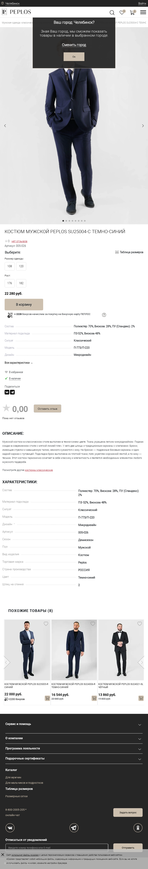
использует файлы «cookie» (25, 855)
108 (9, 266)
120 (21, 266)
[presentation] (7, 662)
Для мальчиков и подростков (24, 782)
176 (9, 283)
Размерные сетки (16, 796)
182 (21, 283)
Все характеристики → (19, 362)
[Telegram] (12, 392)
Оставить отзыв (47, 408)
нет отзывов (19, 241)
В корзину (24, 304)
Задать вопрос (128, 812)
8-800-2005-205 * (15, 809)
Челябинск (12, 3)
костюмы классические (39, 470)
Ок (74, 56)
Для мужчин (13, 777)
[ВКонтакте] (7, 392)
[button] (5, 125)
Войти (142, 3)
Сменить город (74, 45)
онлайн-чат (12, 815)
